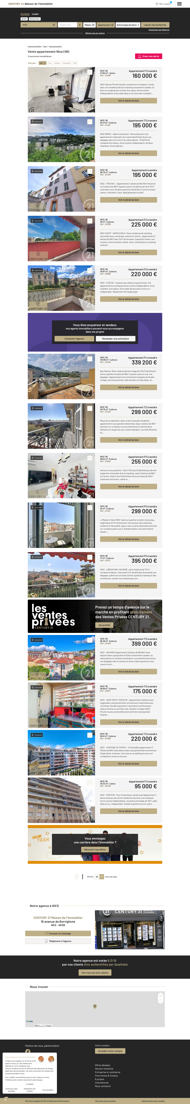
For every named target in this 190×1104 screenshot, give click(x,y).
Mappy (49, 1026)
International (101, 1082)
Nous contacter (103, 1086)
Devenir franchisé (104, 1068)
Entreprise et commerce (107, 1072)
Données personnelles (105, 1101)
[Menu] (179, 3)
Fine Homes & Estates (106, 1075)
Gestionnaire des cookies (153, 1101)
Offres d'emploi (102, 1065)
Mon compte (164, 4)
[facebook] (27, 1051)
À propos (99, 1079)
